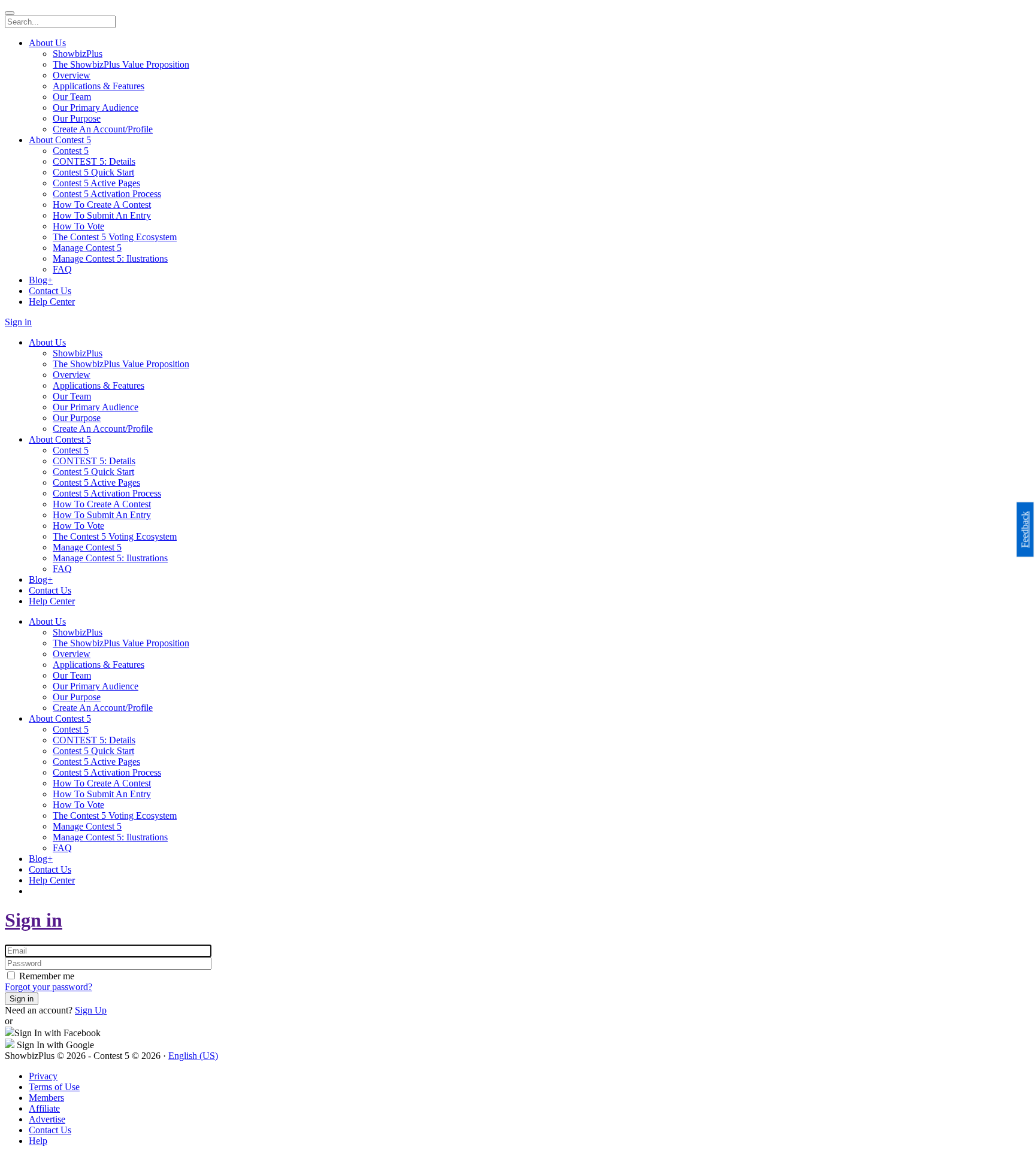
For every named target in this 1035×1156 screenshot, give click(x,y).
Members (46, 1098)
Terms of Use (54, 1087)
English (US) (193, 1056)
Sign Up (91, 1010)
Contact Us (50, 1130)
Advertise (47, 1119)
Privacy (43, 1076)
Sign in (33, 920)
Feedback (1025, 529)
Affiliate (44, 1108)
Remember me (45, 976)
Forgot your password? (48, 987)
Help (38, 1141)
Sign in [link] (18, 322)
